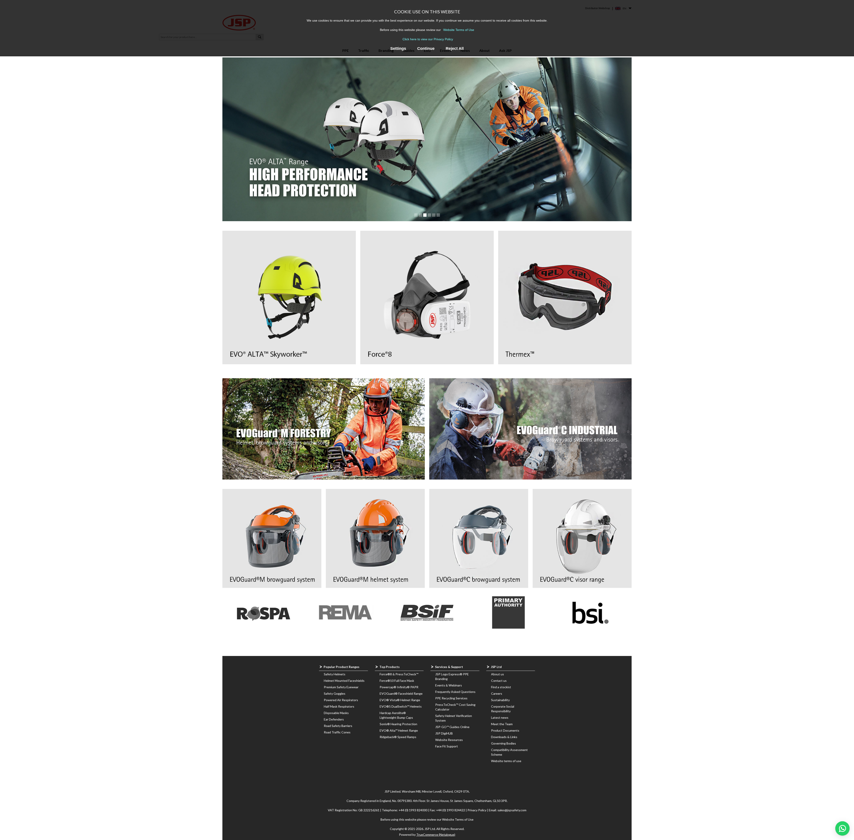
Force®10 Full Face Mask (397, 680)
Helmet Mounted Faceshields (344, 680)
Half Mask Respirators (339, 706)
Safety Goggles (334, 693)
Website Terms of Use (458, 30)
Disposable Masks (336, 713)
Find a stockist (501, 687)
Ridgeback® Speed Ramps (398, 737)
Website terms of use (506, 761)
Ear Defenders (334, 719)
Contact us (499, 680)
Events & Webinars (448, 685)
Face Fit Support (446, 746)
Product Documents (505, 730)
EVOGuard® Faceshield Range (401, 693)
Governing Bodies (503, 743)
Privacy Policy (477, 810)
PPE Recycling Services (451, 698)
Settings (398, 48)
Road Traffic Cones (337, 732)
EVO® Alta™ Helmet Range (399, 730)
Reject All (455, 48)
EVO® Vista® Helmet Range (400, 700)
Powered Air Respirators (341, 700)
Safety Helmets (334, 674)
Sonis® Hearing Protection (398, 724)
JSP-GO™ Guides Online (452, 727)
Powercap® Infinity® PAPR (399, 687)
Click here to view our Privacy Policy (428, 39)
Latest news (499, 717)
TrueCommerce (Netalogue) (435, 834)
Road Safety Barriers (338, 726)
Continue (426, 48)
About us (497, 674)
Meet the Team (502, 724)
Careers (496, 693)
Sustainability (500, 700)
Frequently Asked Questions (455, 692)
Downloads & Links (504, 737)
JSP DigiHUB (444, 733)
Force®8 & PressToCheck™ (399, 674)
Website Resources (449, 740)
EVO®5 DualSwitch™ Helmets (401, 706)
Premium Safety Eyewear (341, 687)
